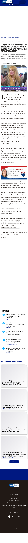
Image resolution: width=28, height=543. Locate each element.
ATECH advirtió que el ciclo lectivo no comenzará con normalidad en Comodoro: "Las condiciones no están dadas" (14, 342)
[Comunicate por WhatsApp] (18, 516)
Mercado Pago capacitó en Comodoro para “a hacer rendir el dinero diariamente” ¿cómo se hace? (13, 431)
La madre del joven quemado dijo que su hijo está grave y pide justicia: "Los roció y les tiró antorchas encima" (13, 383)
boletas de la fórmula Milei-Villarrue (13, 116)
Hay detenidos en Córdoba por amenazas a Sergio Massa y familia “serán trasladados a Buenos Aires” (14, 455)
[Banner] (14, 179)
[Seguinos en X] (12, 516)
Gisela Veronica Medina (10, 63)
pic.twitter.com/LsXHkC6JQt (10, 227)
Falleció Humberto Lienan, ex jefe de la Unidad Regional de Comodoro (15, 316)
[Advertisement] (14, 22)
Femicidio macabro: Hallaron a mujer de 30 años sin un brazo (12, 406)
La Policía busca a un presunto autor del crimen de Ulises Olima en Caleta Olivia (15, 324)
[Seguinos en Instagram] (15, 516)
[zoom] (14, 78)
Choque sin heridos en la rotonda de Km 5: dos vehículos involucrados (15, 349)
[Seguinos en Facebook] (9, 516)
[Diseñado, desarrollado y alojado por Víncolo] (17, 529)
